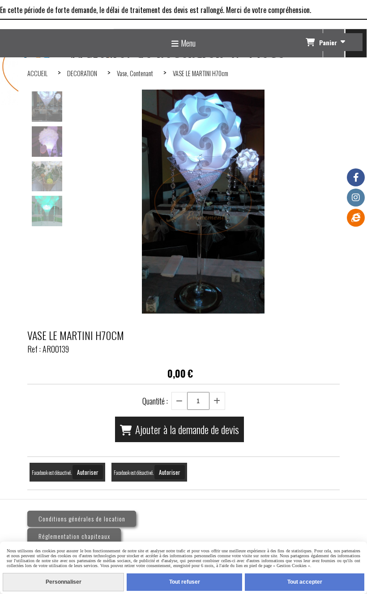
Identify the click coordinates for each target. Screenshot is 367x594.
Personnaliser (63, 582)
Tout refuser (184, 582)
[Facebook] (356, 177)
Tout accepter (304, 582)
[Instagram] (356, 198)
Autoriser (87, 472)
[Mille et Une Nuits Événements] (356, 218)
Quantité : (155, 401)
